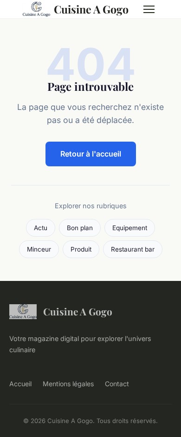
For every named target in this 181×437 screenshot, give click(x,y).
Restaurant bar (133, 249)
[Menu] (149, 9)
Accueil (20, 384)
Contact (117, 384)
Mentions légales (68, 384)
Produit (81, 249)
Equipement (129, 228)
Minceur (39, 249)
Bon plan (80, 228)
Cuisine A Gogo (91, 9)
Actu (40, 228)
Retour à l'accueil (90, 153)
